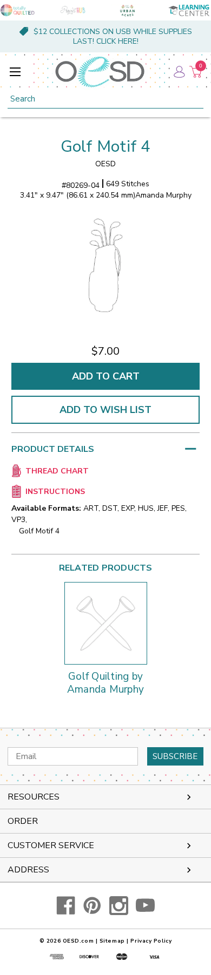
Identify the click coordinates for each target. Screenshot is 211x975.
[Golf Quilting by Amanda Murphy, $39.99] (105, 623)
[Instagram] (118, 905)
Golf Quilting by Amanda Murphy (105, 683)
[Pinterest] (92, 905)
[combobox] (105, 99)
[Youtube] (145, 905)
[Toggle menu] (15, 71)
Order (23, 821)
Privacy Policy (151, 941)
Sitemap (112, 941)
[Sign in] (178, 71)
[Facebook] (65, 905)
